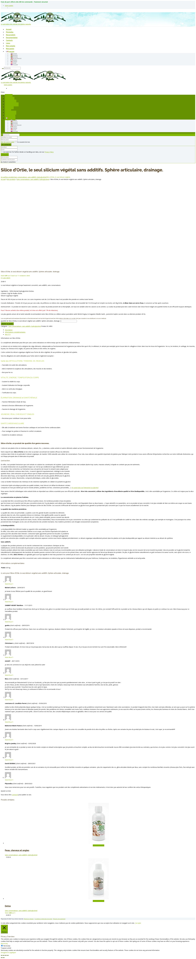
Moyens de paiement (59, 919)
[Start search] (1, 135)
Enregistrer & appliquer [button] (8, 952)
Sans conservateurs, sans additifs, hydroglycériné (30, 177)
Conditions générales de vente (43, 919)
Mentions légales (29, 919)
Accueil (8, 29)
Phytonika (9, 32)
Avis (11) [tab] (8, 334)
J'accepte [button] (138, 923)
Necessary (6, 946)
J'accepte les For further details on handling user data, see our (28, 152)
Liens (8, 43)
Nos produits (10, 35)
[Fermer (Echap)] (8, 955)
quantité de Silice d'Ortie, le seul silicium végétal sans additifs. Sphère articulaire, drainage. (30, 321)
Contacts (9, 40)
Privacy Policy (49, 152)
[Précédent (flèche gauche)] (1, 957)
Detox (8, 906)
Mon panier (10, 49)
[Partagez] (6, 955)
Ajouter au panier (7, 324)
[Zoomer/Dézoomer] (1, 955)
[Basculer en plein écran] (3, 955)
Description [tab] (8, 330)
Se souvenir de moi (23, 142)
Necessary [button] (4, 943)
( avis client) (5, 278)
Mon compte (10, 46)
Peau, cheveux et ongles (17, 850)
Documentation (11, 38)
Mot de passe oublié (7, 142)
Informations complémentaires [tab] (15, 332)
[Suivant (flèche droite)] (3, 957)
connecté (15, 795)
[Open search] (3, 68)
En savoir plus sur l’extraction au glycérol (85, 488)
